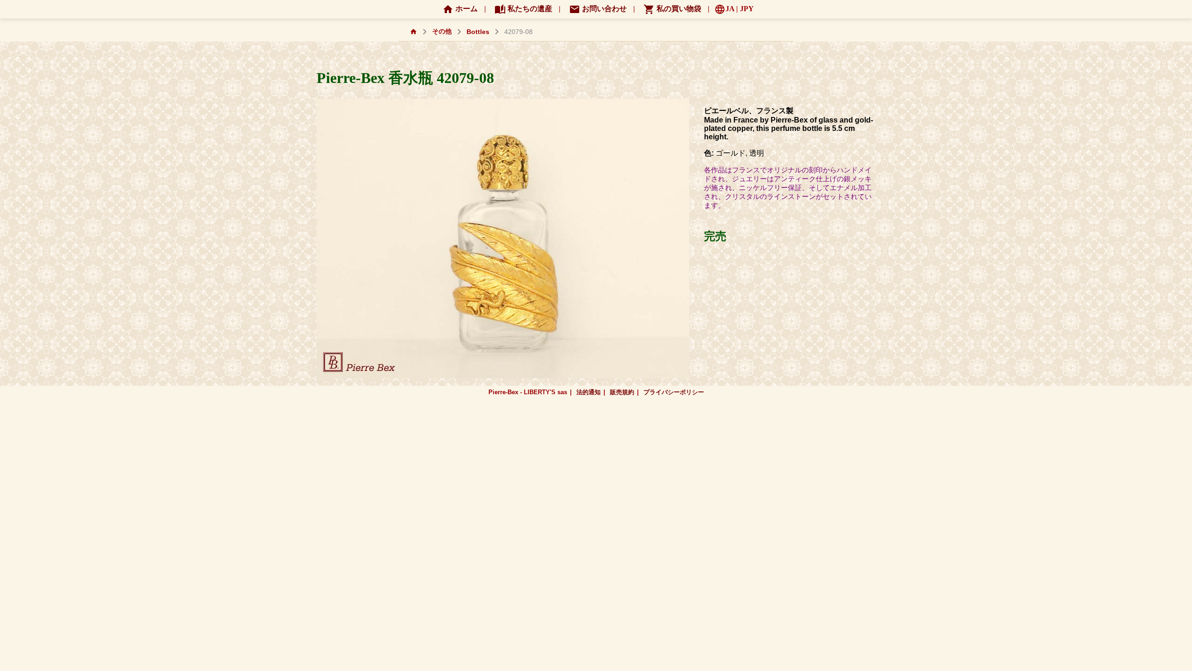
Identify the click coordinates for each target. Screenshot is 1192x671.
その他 (442, 31)
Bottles (478, 31)
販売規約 (622, 392)
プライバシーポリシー (673, 392)
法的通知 (588, 392)
